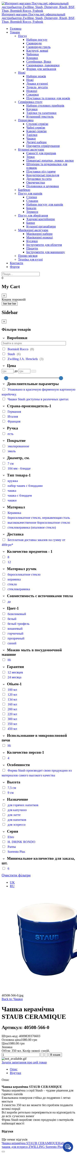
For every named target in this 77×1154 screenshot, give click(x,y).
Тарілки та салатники (41, 113)
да (9, 601)
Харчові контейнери (40, 219)
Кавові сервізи (36, 131)
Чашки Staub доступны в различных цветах (38, 399)
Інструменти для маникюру (45, 252)
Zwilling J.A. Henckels (23, 359)
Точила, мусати (37, 87)
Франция (14, 421)
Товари (15, 32)
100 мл (12, 689)
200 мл (12, 709)
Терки (30, 157)
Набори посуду (36, 39)
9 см (11, 792)
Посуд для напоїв (30, 193)
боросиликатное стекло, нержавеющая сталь (39, 517)
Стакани (32, 201)
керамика (14, 579)
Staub (12, 354)
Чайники (32, 54)
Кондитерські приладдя (42, 175)
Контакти (16, 263)
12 (9, 562)
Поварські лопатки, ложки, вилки (50, 160)
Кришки (32, 58)
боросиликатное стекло (24, 574)
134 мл (12, 699)
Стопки (31, 197)
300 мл (12, 719)
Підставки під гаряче (41, 171)
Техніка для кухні (30, 259)
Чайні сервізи (35, 127)
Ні (9, 660)
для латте (14, 815)
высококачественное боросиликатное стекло (39, 522)
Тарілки (31, 135)
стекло (12, 584)
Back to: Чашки (12, 999)
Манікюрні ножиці (39, 237)
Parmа (12, 847)
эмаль (12, 451)
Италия (13, 416)
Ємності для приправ (41, 153)
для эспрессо (16, 824)
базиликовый (17, 614)
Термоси (32, 212)
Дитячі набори (36, 142)
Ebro (11, 837)
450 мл (12, 728)
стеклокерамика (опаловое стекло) (32, 527)
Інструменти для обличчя (44, 244)
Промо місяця (27, 255)
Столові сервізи (37, 124)
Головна (15, 28)
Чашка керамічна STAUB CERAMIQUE (30, 1143)
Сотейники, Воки (38, 61)
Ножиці (31, 91)
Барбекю (24, 190)
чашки (12, 500)
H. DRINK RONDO (21, 842)
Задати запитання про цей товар (24, 1062)
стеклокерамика (19, 589)
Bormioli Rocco (18, 349)
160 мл (12, 704)
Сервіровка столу (30, 102)
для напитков (17, 819)
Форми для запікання (41, 69)
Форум (15, 266)
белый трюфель (18, 623)
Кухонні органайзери (41, 226)
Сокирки (32, 94)
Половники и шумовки (42, 186)
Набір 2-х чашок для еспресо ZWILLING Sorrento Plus (36, 1145)
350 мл (12, 724)
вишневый (15, 628)
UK (12, 882)
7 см (11, 463)
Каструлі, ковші (37, 50)
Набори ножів (36, 76)
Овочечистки (35, 182)
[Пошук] (33, 371)
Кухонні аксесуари (31, 149)
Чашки (31, 138)
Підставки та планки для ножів (48, 98)
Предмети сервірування (43, 146)
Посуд (22, 36)
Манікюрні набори (39, 233)
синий (12, 643)
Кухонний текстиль (40, 116)
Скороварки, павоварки (43, 65)
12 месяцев (15, 672)
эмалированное (18, 446)
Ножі (21, 72)
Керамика (14, 513)
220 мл (12, 714)
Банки (30, 222)
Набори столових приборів (45, 105)
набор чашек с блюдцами (25, 485)
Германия (14, 411)
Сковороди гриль (38, 47)
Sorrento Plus (16, 851)
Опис (13, 1069)
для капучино (17, 810)
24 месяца (14, 677)
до (16, 371)
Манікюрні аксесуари (33, 230)
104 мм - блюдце (19, 468)
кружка (13, 481)
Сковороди (34, 43)
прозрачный (16, 638)
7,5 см (12, 787)
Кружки (32, 109)
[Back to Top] (3, 1151)
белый (12, 619)
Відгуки (15, 1073)
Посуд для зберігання (33, 215)
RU (12, 886)
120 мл (12, 694)
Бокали (31, 208)
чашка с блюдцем (20, 495)
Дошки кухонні (37, 83)
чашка (12, 490)
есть (10, 434)
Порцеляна (25, 120)
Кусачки (32, 241)
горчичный (15, 633)
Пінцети (32, 248)
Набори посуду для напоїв (44, 204)
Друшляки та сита (39, 179)
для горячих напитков (23, 805)
